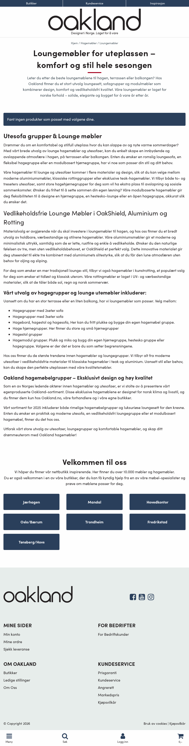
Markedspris (108, 694)
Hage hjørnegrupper (30, 328)
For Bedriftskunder (113, 634)
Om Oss (10, 687)
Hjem (74, 43)
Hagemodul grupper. (30, 340)
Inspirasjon (157, 3)
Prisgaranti (107, 672)
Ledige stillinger (16, 680)
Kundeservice (94, 3)
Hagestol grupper (27, 334)
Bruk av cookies (155, 723)
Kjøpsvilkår (107, 702)
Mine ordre (12, 641)
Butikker (31, 3)
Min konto (11, 634)
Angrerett (106, 687)
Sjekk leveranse (16, 649)
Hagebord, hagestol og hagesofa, (41, 322)
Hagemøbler (89, 43)
